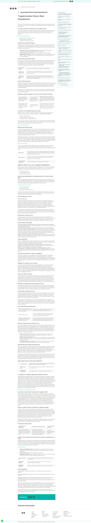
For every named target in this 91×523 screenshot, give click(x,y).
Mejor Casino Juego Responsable (24, 35)
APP (66, 1)
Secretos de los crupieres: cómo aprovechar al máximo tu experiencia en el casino (65, 80)
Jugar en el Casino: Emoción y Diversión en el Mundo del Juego (65, 75)
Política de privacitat (31, 521)
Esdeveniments (29, 1)
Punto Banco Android (21, 447)
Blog (54, 1)
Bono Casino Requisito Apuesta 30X (65, 60)
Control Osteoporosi (45, 515)
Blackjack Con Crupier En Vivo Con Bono (65, 50)
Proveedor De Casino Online (64, 77)
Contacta (38, 1)
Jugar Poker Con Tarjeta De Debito (64, 17)
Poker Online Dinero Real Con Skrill (24, 184)
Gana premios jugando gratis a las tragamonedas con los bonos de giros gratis (65, 36)
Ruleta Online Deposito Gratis (65, 30)
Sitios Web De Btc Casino (64, 40)
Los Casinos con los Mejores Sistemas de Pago (65, 28)
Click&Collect (34, 1)
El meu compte (58, 1)
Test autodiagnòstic (45, 514)
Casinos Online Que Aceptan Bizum (64, 19)
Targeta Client (63, 1)
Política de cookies (38, 521)
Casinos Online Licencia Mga (64, 43)
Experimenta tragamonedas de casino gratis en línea (65, 54)
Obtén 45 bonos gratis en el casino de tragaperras (64, 48)
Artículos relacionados (64, 84)
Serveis (22, 1)
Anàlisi (43, 512)
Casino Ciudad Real (63, 45)
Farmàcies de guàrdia (56, 516)
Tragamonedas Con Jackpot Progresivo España (26, 389)
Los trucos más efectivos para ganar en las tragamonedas (65, 14)
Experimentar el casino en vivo (65, 41)
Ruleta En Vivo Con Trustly (22, 143)
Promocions (55, 513)
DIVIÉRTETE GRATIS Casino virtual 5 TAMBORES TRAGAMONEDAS (64, 33)
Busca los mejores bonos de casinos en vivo (65, 62)
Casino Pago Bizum (62, 83)
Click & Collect (55, 511)
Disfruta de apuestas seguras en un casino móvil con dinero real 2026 (65, 25)
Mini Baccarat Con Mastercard (23, 125)
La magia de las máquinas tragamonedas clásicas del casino (64, 70)
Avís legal (44, 521)
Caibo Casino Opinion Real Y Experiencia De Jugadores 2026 (64, 73)
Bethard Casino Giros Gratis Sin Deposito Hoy (64, 65)
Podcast (54, 514)
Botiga (25, 1)
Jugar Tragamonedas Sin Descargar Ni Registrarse (64, 67)
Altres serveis (44, 516)
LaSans (19, 1)
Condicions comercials (51, 521)
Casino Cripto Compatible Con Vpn (65, 57)
